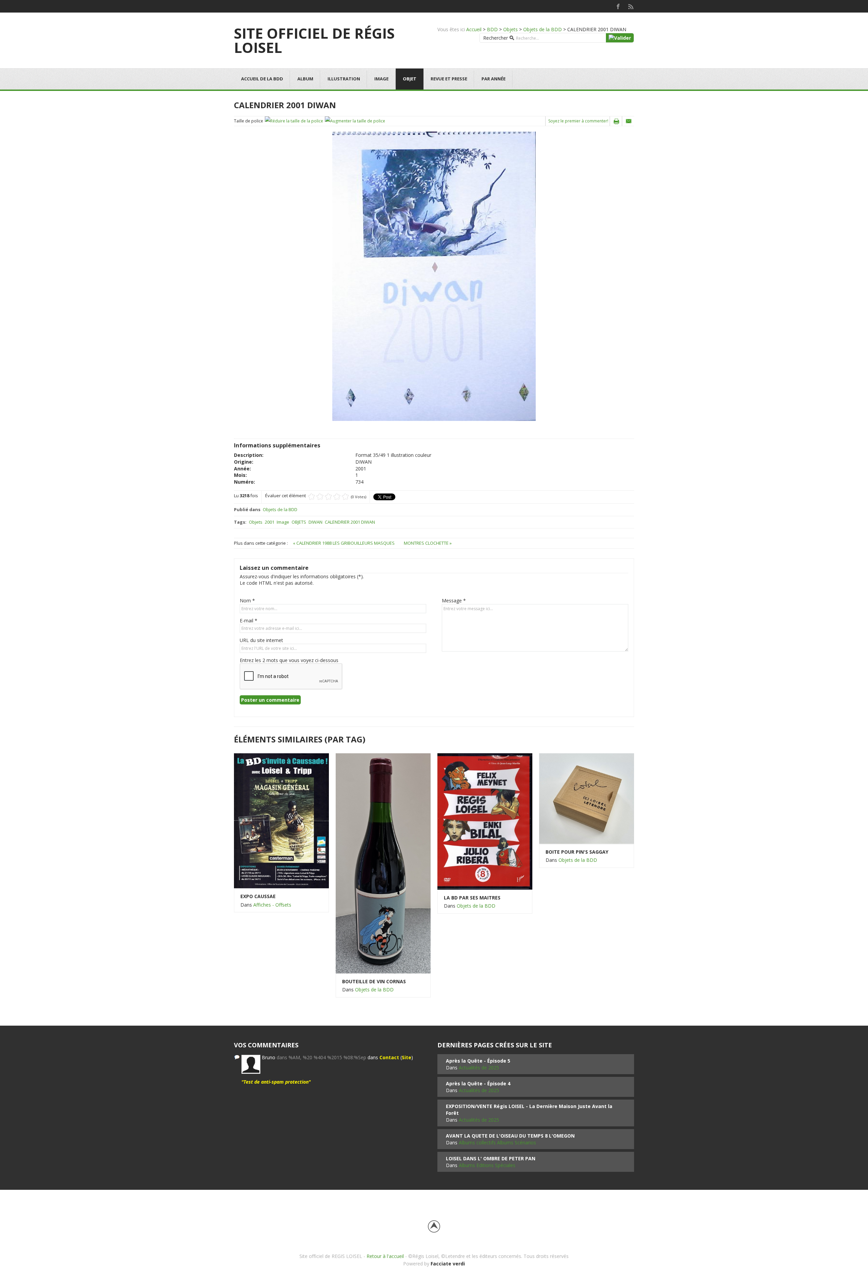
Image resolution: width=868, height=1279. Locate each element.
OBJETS (299, 522)
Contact (389, 1057)
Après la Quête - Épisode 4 (478, 1083)
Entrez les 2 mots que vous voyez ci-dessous (289, 660)
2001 (269, 522)
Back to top (434, 1226)
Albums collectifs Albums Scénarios (497, 1142)
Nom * (247, 600)
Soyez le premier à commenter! (578, 121)
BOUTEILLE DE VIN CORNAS (374, 981)
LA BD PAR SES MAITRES (472, 897)
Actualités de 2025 (479, 1067)
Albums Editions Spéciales (487, 1165)
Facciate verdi (448, 1263)
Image (381, 79)
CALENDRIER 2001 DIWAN (350, 522)
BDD (492, 29)
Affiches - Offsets (272, 905)
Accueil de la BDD (262, 79)
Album (305, 79)
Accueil (473, 29)
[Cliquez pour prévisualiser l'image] (434, 276)
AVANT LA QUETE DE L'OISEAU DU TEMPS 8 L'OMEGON (510, 1135)
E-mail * (248, 620)
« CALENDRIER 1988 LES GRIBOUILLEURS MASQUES (344, 543)
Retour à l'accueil (385, 1256)
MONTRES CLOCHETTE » (428, 543)
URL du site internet (261, 640)
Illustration (344, 79)
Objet (409, 79)
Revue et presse (449, 79)
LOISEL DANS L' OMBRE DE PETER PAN (490, 1158)
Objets (510, 29)
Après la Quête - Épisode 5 (478, 1061)
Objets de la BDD (542, 29)
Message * (454, 600)
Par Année (493, 79)
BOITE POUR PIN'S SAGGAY (577, 852)
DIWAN (315, 522)
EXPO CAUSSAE (258, 896)
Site (406, 1057)
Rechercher (495, 38)
